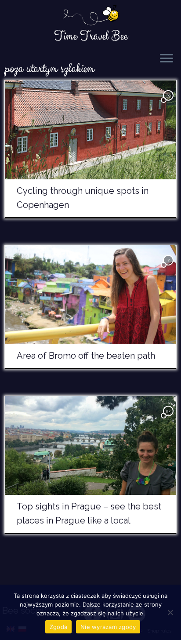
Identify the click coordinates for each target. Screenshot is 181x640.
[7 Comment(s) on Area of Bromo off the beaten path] (169, 268)
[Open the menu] (166, 58)
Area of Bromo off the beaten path (86, 355)
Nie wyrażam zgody (108, 626)
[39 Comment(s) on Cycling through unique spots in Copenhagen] (169, 103)
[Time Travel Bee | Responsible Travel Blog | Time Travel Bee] (90, 15)
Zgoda (58, 626)
